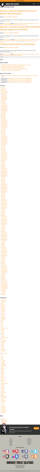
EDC (2, 326)
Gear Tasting (3, 340)
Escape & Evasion (4, 328)
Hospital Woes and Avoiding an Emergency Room (10, 70)
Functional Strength (5, 337)
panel (15, 23)
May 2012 (3, 244)
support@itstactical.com (20, 467)
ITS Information (7, 23)
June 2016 (3, 179)
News (2, 375)
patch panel (25, 23)
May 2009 (3, 293)
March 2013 (3, 231)
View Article (8, 21)
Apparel (2, 302)
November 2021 (4, 98)
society (14, 55)
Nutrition (3, 379)
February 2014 (4, 216)
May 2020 (3, 116)
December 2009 (4, 283)
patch (15, 39)
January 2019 (3, 137)
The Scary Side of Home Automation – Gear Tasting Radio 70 (20, 78)
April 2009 (3, 294)
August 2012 (3, 240)
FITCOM (2, 334)
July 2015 (3, 193)
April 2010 (3, 278)
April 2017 (3, 165)
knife (26, 39)
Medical (2, 368)
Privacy (2, 385)
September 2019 (4, 126)
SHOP (34, 4)
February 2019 (4, 136)
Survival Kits (3, 400)
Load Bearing (3, 364)
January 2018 (3, 153)
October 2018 (3, 141)
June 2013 (3, 227)
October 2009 (4, 286)
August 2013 (3, 224)
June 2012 (3, 243)
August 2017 (3, 160)
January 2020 (4, 121)
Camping (3, 309)
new (17, 39)
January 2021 (3, 105)
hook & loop (10, 55)
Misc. (2, 372)
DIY (1, 324)
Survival (2, 399)
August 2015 (3, 192)
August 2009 (3, 289)
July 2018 (3, 145)
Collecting (14, 24)
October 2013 (3, 222)
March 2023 (3, 90)
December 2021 (4, 97)
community (28, 54)
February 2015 (4, 200)
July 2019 (3, 129)
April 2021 (3, 102)
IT (1, 352)
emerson (35, 39)
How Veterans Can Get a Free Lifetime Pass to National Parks (13, 66)
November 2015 (4, 188)
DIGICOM (3, 320)
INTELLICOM (3, 349)
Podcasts (11, 441)
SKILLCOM (3, 392)
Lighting (2, 363)
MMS (11, 24)
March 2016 (3, 183)
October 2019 (3, 125)
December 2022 (4, 91)
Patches (29, 23)
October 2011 (3, 254)
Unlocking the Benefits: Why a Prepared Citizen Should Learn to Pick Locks (15, 64)
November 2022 (4, 93)
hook (38, 23)
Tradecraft (3, 407)
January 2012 (3, 250)
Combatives (3, 314)
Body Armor (3, 305)
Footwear (3, 336)
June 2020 (3, 114)
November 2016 (4, 172)
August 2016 (3, 176)
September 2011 (4, 255)
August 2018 (3, 144)
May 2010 (3, 277)
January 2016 (3, 185)
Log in (2, 418)
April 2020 (3, 117)
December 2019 (4, 122)
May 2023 (3, 87)
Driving (2, 325)
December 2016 (4, 171)
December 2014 (4, 203)
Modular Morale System (4, 24)
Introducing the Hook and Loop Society (17, 44)
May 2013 (3, 228)
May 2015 (3, 196)
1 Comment (24, 24)
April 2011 (3, 262)
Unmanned (3, 412)
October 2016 (3, 173)
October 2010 (3, 270)
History (2, 345)
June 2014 (3, 211)
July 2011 (3, 258)
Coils (2, 313)
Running (2, 388)
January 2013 (3, 234)
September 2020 (4, 110)
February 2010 (4, 281)
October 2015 (3, 189)
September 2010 (4, 271)
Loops (2, 367)
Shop (11, 438)
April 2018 (3, 149)
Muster (29, 444)
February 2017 (4, 168)
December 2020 (4, 106)
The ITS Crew (15, 47)
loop (28, 39)
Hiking (2, 344)
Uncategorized (4, 411)
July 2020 (3, 113)
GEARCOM (3, 341)
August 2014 (3, 208)
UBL (32, 23)
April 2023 (3, 89)
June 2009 (3, 291)
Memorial (3, 369)
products (20, 39)
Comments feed (4, 420)
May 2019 (3, 132)
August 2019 (3, 128)
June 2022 (3, 94)
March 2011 (3, 263)
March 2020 (3, 118)
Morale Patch (9, 40)
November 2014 (4, 204)
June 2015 (3, 195)
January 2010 (3, 282)
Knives (2, 357)
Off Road (2, 380)
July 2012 (3, 242)
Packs (2, 381)
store (24, 39)
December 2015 (4, 187)
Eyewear (2, 330)
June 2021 (3, 101)
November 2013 (4, 220)
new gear (31, 39)
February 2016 (4, 184)
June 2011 (3, 259)
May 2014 (3, 212)
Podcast (2, 384)
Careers (10, 444)
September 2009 (4, 287)
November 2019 (4, 124)
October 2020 (4, 109)
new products (30, 40)
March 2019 (3, 134)
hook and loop (5, 55)
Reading (2, 387)
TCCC (2, 403)
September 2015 (4, 191)
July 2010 (3, 274)
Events (2, 329)
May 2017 (3, 164)
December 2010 (4, 267)
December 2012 (4, 235)
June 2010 (3, 275)
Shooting (3, 391)
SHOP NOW (36, 428)
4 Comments (19, 55)
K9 (1, 356)
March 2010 (3, 279)
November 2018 (4, 140)
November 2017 (4, 156)
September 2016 (4, 175)
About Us (29, 438)
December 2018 (4, 138)
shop (34, 40)
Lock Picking (3, 365)
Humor (2, 348)
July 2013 (3, 226)
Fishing (2, 333)
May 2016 (3, 180)
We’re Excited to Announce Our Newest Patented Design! (12, 67)
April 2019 (3, 133)
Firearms (2, 332)
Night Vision (3, 377)
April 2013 (3, 230)
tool (23, 40)
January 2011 (3, 266)
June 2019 (3, 130)
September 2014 (4, 207)
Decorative (3, 318)
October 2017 (3, 157)
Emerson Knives (3, 40)
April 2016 (3, 181)
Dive (2, 321)
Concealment (3, 317)
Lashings (3, 361)
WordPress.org (4, 422)
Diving (2, 322)
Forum (11, 445)
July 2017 (3, 161)
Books (11, 442)
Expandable (18, 24)
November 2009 (4, 285)
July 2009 (3, 290)
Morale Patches (20, 23)
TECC (2, 404)
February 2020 (4, 120)
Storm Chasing (4, 396)
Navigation (3, 373)
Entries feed (3, 419)
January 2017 (3, 169)
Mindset (2, 371)
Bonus (2, 306)
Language (3, 360)
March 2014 (3, 215)
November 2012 (4, 236)
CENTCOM (3, 310)
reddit (15, 54)
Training (2, 408)
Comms (2, 316)
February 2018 (4, 152)
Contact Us (29, 442)
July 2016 (3, 177)
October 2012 (3, 238)
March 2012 (3, 247)
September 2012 (4, 239)
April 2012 (3, 246)
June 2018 (3, 146)
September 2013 (4, 223)
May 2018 (3, 148)
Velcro (35, 23)
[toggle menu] (38, 3)
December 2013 (4, 219)
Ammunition (3, 301)
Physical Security (4, 383)
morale (37, 54)
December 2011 (4, 251)
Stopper (2, 395)
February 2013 (4, 232)
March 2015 (3, 199)
